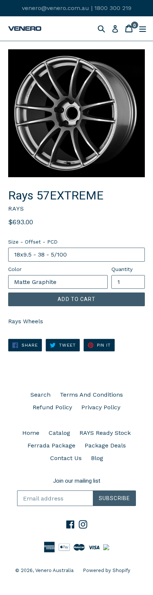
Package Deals (105, 445)
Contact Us (66, 458)
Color (15, 269)
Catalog (59, 432)
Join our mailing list (76, 480)
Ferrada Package (51, 445)
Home (30, 432)
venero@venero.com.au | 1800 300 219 (76, 7)
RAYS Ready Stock (105, 432)
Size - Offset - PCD (33, 242)
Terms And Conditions (91, 394)
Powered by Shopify (106, 570)
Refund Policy (52, 407)
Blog (97, 458)
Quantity (122, 269)
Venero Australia (54, 570)
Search (40, 394)
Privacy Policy (100, 407)
